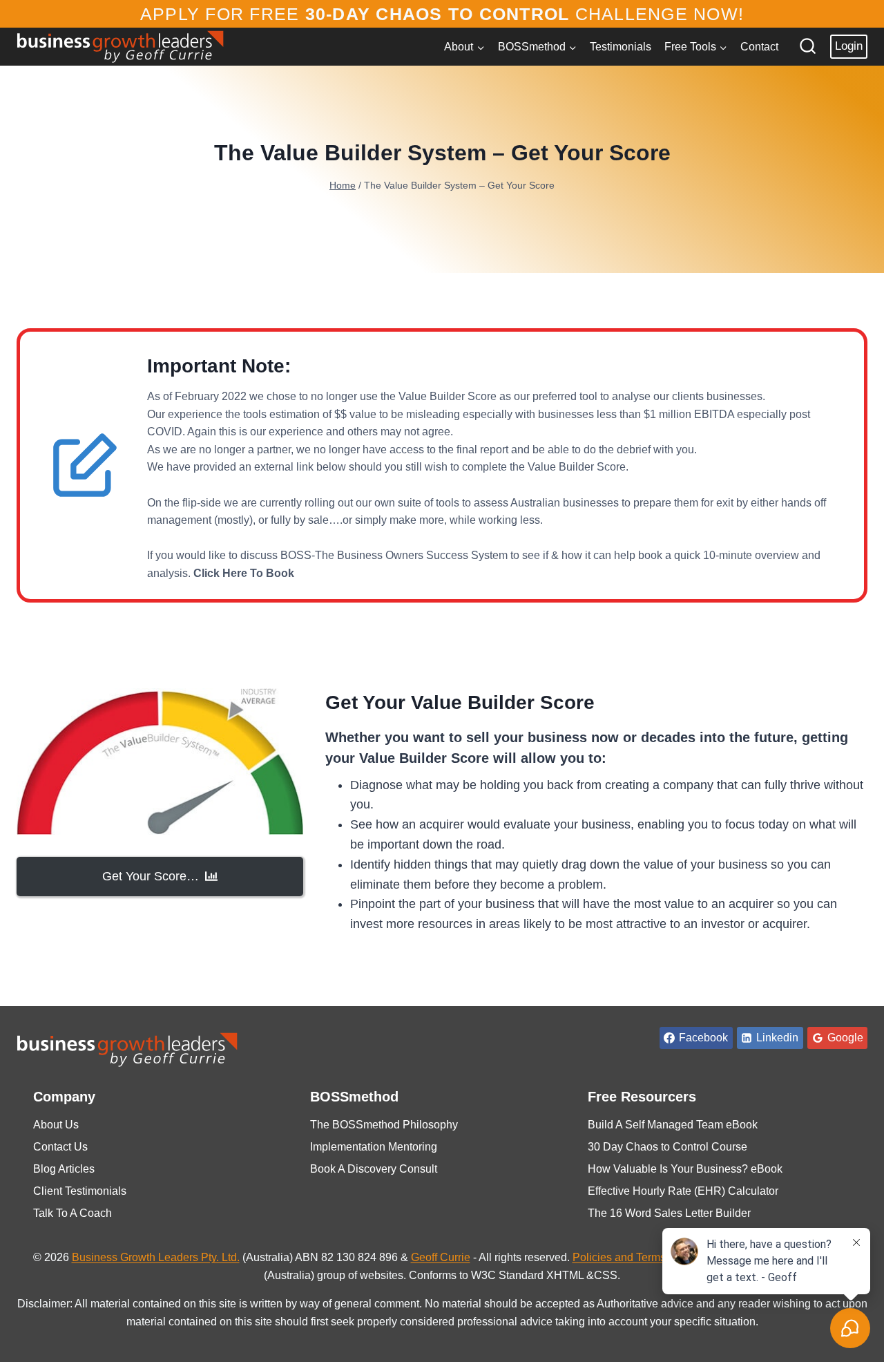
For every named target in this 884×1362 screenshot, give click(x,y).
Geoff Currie (440, 1257)
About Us (56, 1125)
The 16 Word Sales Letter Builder (669, 1213)
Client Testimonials (79, 1191)
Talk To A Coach (72, 1213)
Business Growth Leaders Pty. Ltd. (156, 1257)
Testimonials (620, 47)
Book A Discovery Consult (373, 1169)
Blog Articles (64, 1169)
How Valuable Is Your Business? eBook (685, 1169)
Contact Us (60, 1147)
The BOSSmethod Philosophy (384, 1125)
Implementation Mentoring (373, 1147)
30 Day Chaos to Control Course (667, 1147)
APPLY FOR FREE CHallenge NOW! (442, 13)
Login (849, 46)
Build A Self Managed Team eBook (673, 1125)
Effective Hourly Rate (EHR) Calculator (683, 1191)
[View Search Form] (807, 46)
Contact (759, 47)
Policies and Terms (619, 1257)
